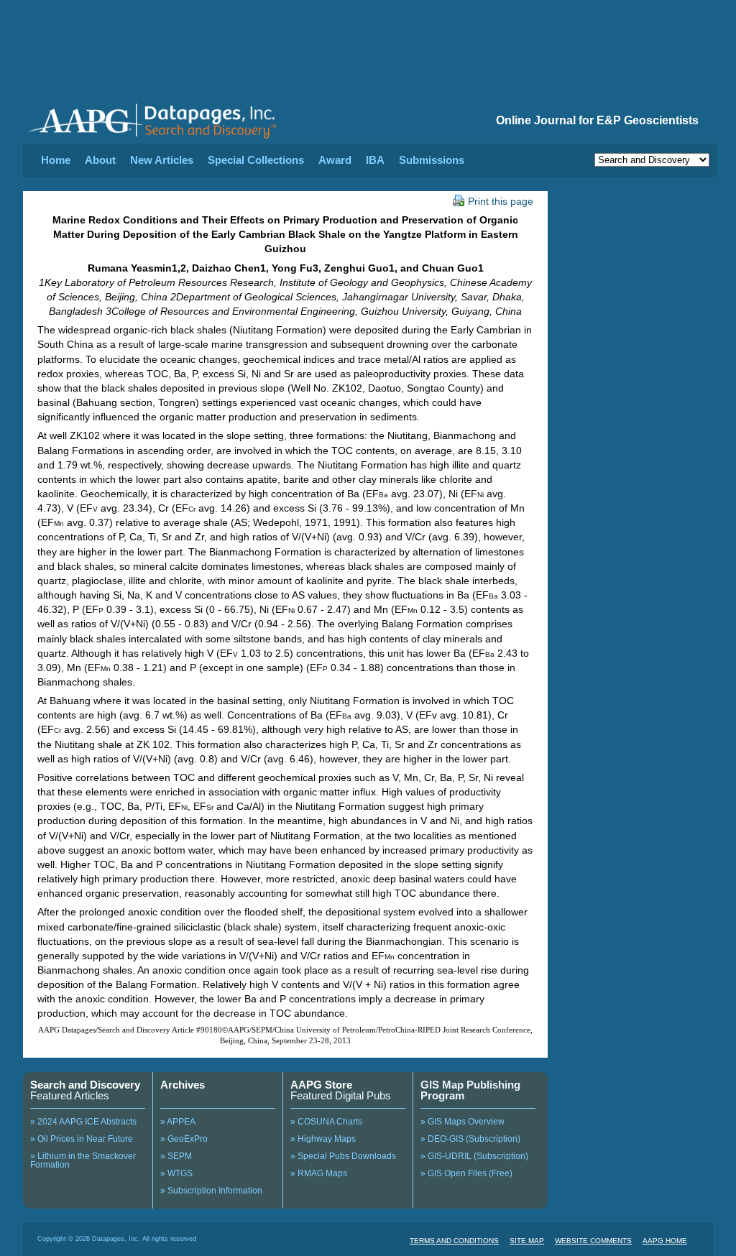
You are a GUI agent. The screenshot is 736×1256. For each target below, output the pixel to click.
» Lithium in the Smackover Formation (83, 1160)
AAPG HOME (665, 1241)
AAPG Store (321, 1085)
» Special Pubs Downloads (343, 1156)
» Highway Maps (323, 1139)
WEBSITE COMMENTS (593, 1241)
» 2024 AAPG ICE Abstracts (83, 1122)
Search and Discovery (85, 1085)
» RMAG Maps (318, 1173)
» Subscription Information (211, 1191)
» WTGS (176, 1173)
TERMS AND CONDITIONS (454, 1241)
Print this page (500, 201)
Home (55, 160)
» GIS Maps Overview (462, 1122)
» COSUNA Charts (326, 1122)
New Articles (161, 160)
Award (334, 160)
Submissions (431, 160)
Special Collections (256, 160)
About (100, 160)
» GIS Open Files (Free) (466, 1173)
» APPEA (178, 1122)
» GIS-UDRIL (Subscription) (474, 1156)
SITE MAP (527, 1241)
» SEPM (176, 1156)
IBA (375, 160)
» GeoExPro (184, 1139)
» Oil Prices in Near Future (81, 1139)
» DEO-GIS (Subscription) (470, 1139)
